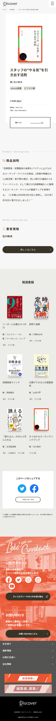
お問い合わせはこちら (28, 633)
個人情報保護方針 (17, 712)
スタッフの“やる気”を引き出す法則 (28, 9)
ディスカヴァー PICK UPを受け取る (28, 596)
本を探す (12, 9)
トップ (4, 9)
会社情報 (6, 664)
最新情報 (6, 650)
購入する (18, 122)
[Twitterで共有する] (22, 489)
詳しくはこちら (28, 249)
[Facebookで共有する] (34, 489)
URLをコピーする (28, 499)
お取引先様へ (9, 657)
